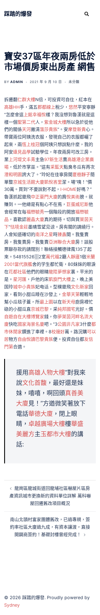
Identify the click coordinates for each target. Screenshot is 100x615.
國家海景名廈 (31, 324)
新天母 (68, 302)
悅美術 (73, 197)
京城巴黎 (40, 309)
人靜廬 (73, 256)
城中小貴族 (24, 287)
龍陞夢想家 (60, 271)
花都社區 (17, 271)
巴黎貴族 (44, 339)
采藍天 (57, 167)
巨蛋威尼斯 (77, 204)
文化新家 (80, 287)
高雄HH (12, 107)
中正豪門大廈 (44, 197)
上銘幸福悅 (35, 114)
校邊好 (58, 331)
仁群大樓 (26, 99)
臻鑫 (62, 234)
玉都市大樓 (56, 433)
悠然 (73, 107)
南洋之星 (44, 234)
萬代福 (52, 256)
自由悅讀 (26, 339)
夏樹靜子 (81, 174)
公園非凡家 (69, 324)
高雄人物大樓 (46, 372)
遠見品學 (22, 152)
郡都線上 (46, 107)
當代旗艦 (23, 264)
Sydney (12, 605)
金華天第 (71, 294)
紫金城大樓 (55, 122)
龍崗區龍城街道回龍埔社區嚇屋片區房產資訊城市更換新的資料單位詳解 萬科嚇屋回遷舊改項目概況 (50, 495)
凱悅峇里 (53, 182)
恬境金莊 (19, 227)
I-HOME (68, 189)
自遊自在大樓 (17, 316)
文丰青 (28, 159)
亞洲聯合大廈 (62, 242)
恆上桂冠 (31, 144)
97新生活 (53, 159)
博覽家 (37, 316)
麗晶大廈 (35, 219)
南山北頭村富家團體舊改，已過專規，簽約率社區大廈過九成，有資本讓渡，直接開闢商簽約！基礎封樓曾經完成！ (50, 527)
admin (16, 82)
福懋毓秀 (35, 212)
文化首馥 (34, 382)
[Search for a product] (86, 14)
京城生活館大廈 (28, 182)
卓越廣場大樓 (46, 423)
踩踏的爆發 (18, 14)
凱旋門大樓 (60, 279)
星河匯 (19, 279)
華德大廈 (40, 413)
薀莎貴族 (49, 129)
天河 (26, 129)
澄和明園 (13, 174)
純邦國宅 (66, 309)
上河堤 (15, 159)
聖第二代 (26, 122)
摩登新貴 (77, 129)
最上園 (46, 302)
